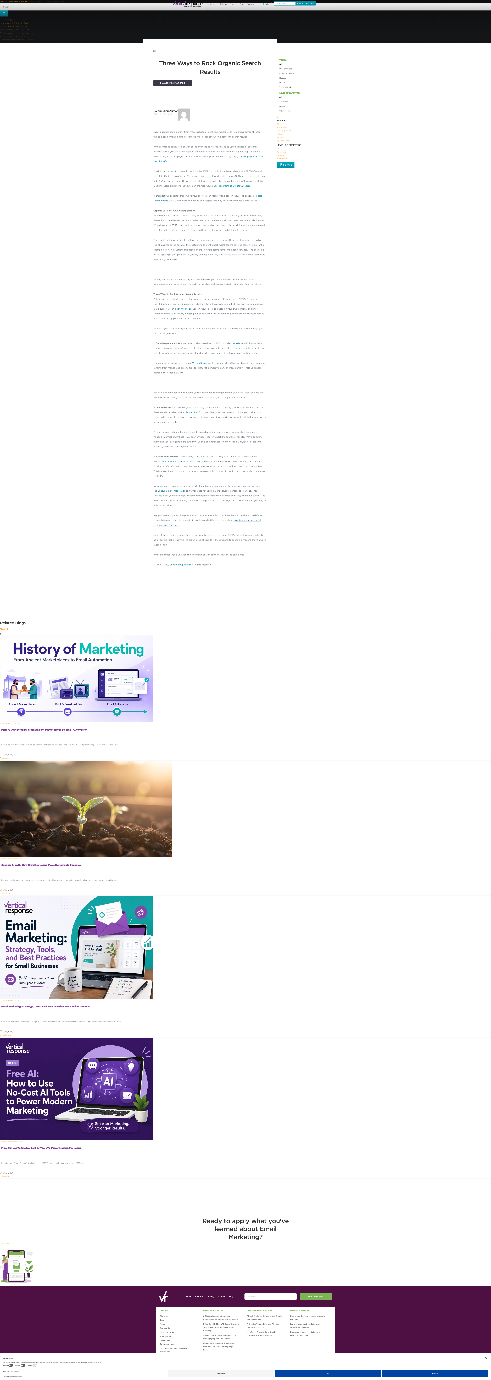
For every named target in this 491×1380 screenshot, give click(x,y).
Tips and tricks (285, 87)
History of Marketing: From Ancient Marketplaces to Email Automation (44, 729)
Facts (162, 1324)
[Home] (188, 4)
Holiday (282, 78)
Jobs (162, 1320)
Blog (242, 4)
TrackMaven (178, 491)
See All (5, 629)
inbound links (191, 412)
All (280, 64)
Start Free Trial (316, 1296)
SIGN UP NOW (6, 1244)
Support (251, 4)
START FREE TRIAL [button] (306, 3)
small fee (211, 397)
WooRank (238, 343)
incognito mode (183, 309)
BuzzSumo (163, 491)
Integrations (165, 1336)
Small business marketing (172, 83)
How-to (282, 83)
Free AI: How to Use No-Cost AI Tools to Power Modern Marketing (41, 1147)
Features (199, 1296)
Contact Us (165, 1328)
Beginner (283, 106)
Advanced (283, 102)
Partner (233, 4)
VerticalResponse (201, 363)
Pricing (223, 4)
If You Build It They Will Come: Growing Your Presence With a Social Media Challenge (221, 1327)
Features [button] (211, 4)
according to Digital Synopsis (234, 186)
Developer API (166, 1340)
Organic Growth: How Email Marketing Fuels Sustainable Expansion (41, 865)
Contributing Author (165, 110)
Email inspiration (286, 73)
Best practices (285, 69)
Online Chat (168, 1344)
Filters (287, 165)
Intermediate (285, 111)
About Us (164, 1316)
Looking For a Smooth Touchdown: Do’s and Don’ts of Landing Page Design (219, 1346)
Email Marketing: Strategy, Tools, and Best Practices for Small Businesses (45, 1006)
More (208, 10)
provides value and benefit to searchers (179, 461)
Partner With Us (167, 1332)
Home (188, 1296)
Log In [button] (266, 4)
